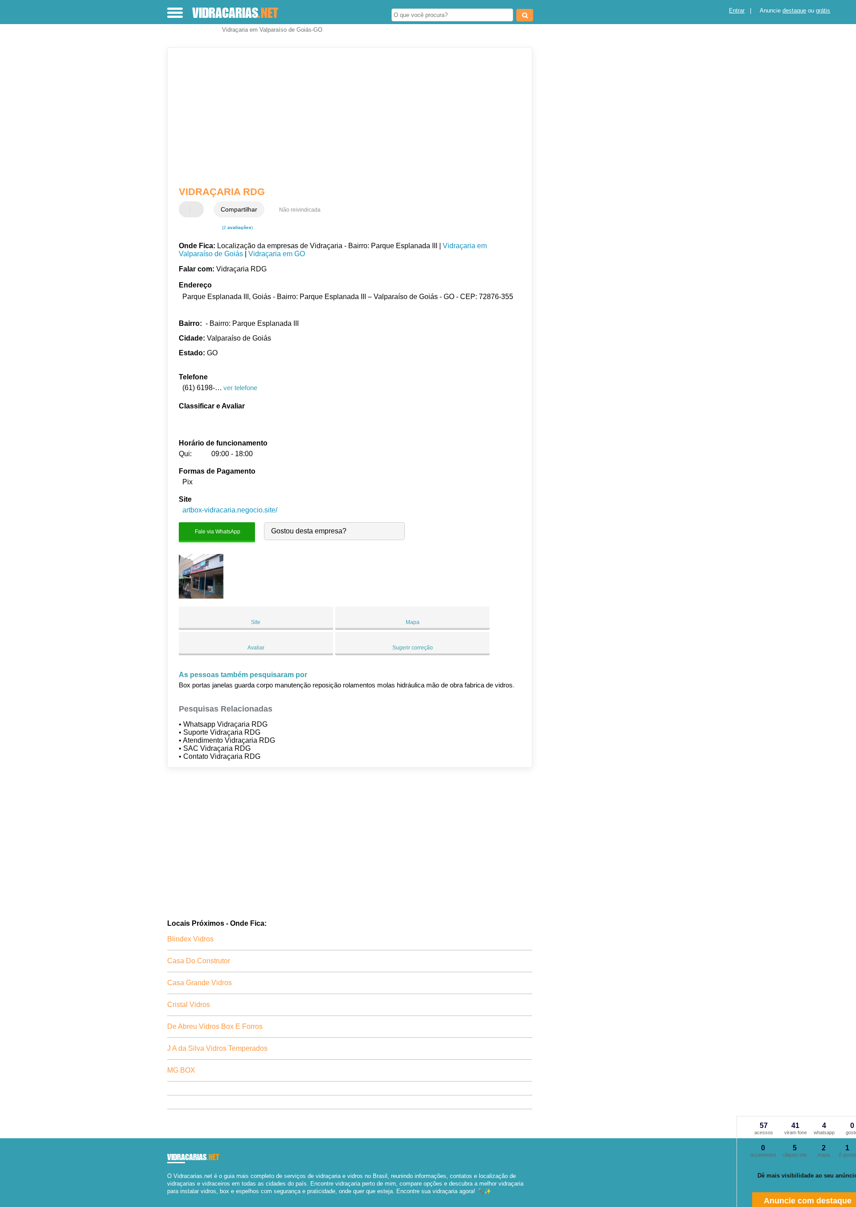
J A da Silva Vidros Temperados (217, 1048)
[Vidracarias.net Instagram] (177, 1198)
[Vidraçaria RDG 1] (201, 596)
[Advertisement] (345, 116)
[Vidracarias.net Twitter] (173, 1198)
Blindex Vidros (190, 939)
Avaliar (255, 648)
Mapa (413, 622)
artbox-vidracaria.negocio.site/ (229, 510)
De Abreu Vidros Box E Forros (215, 1026)
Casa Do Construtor (198, 961)
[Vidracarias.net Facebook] (169, 1198)
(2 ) (237, 227)
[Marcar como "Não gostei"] (198, 209)
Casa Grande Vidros (199, 982)
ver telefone (240, 387)
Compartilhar (239, 209)
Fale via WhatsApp (216, 531)
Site (255, 622)
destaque (794, 10)
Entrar (737, 10)
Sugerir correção (412, 648)
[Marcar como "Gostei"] (186, 209)
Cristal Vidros (188, 1004)
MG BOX (181, 1070)
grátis (823, 10)
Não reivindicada (300, 210)
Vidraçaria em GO (276, 254)
